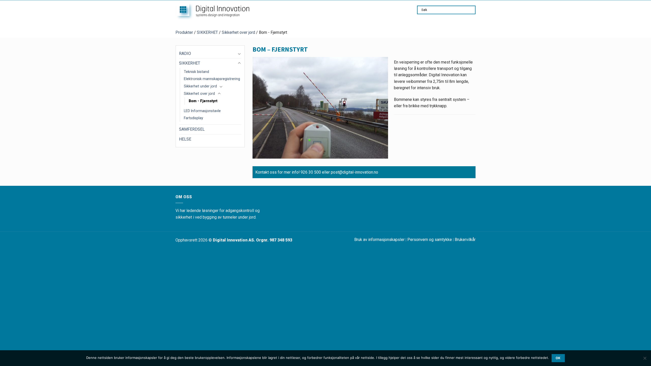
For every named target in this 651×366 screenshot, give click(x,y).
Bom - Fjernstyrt (203, 101)
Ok (558, 358)
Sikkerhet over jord (238, 32)
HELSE (185, 139)
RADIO (185, 53)
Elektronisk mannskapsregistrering (212, 79)
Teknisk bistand (196, 72)
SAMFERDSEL (192, 129)
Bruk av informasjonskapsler (379, 239)
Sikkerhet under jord (200, 86)
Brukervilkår (465, 239)
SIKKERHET (207, 32)
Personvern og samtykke (429, 239)
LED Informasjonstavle (202, 111)
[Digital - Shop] (212, 11)
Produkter (184, 32)
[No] (644, 360)
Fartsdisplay (193, 118)
